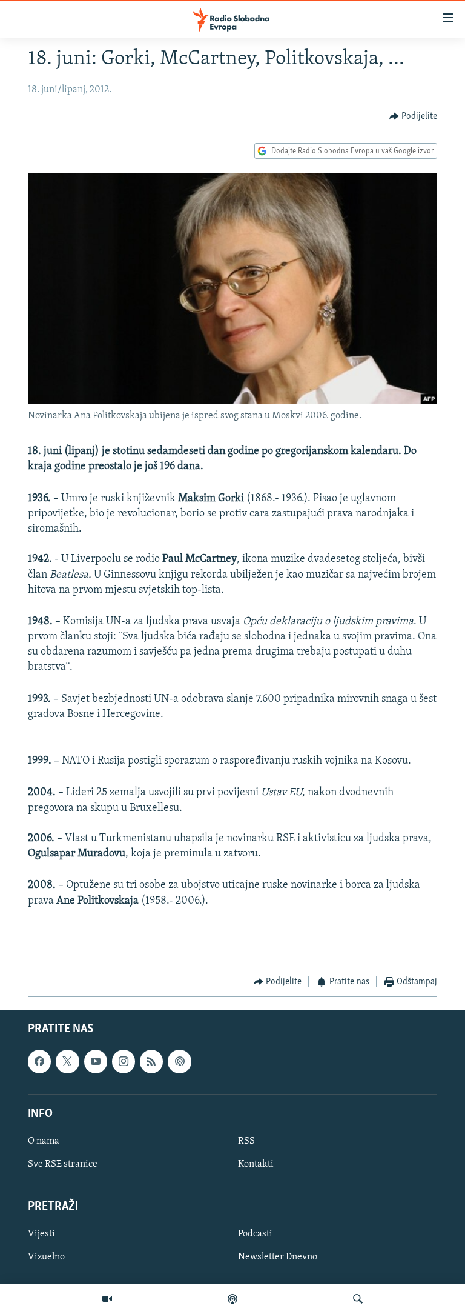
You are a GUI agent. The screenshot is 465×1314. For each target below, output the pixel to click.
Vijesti (41, 1234)
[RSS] (151, 1061)
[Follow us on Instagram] (123, 1061)
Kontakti (256, 1164)
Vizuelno (46, 1257)
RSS (246, 1141)
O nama (43, 1141)
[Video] (107, 1299)
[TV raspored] (179, 1061)
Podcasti (255, 1234)
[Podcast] (232, 1299)
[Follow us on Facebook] (39, 1061)
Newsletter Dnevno (277, 1257)
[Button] (413, 116)
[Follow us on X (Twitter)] (67, 1061)
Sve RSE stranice (62, 1164)
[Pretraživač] (358, 1299)
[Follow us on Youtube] (95, 1061)
